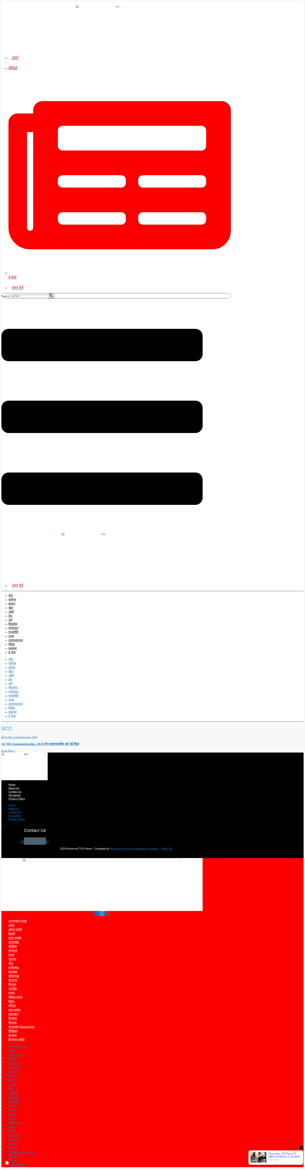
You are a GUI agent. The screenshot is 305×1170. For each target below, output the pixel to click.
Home (12, 785)
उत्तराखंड (13, 942)
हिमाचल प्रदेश (16, 1039)
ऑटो (11, 612)
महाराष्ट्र (13, 1014)
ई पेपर (12, 653)
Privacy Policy (16, 799)
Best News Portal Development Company (134, 849)
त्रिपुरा (12, 984)
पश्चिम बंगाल (15, 997)
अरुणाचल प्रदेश (17, 921)
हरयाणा (12, 1035)
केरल (11, 955)
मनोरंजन (13, 628)
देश (10, 616)
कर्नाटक (12, 950)
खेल (10, 608)
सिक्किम (12, 1031)
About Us (13, 788)
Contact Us (15, 792)
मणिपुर (12, 1005)
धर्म (10, 620)
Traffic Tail (166, 849)
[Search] (51, 295)
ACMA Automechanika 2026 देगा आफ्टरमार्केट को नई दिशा (40, 744)
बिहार (11, 1001)
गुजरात (12, 959)
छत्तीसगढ (13, 967)
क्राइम (11, 604)
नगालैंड (12, 988)
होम (10, 596)
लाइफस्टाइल (15, 641)
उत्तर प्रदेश (14, 938)
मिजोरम (12, 1018)
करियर (12, 600)
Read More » (8, 750)
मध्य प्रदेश (14, 1010)
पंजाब (11, 993)
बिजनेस (12, 624)
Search (5, 296)
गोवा (10, 963)
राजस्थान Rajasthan (21, 1027)
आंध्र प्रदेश (15, 929)
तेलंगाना (12, 980)
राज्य (11, 636)
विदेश (11, 645)
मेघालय (12, 1022)
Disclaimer (14, 795)
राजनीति (13, 632)
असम (11, 925)
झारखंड (12, 972)
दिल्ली (11, 933)
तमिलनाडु (13, 976)
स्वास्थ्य (12, 649)
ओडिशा (12, 946)
